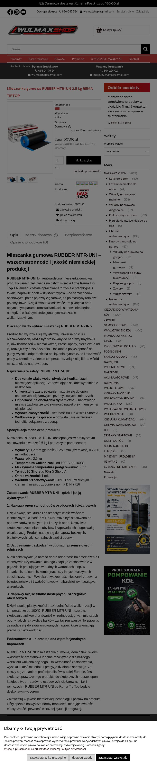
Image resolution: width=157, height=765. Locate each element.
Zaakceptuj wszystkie (113, 757)
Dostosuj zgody (82, 757)
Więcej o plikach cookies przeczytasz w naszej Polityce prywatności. (45, 749)
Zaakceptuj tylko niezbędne (48, 757)
